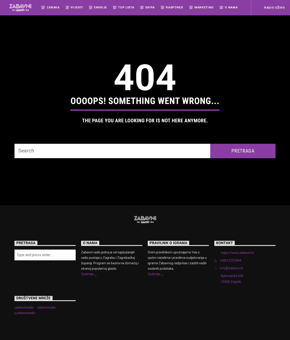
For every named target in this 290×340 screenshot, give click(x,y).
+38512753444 (230, 260)
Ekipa (150, 7)
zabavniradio (24, 307)
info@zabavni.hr (231, 268)
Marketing (204, 7)
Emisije (100, 7)
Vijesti (77, 7)
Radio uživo (274, 7)
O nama (231, 7)
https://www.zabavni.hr (237, 253)
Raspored (174, 7)
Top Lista (126, 7)
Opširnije (87, 274)
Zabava (53, 7)
